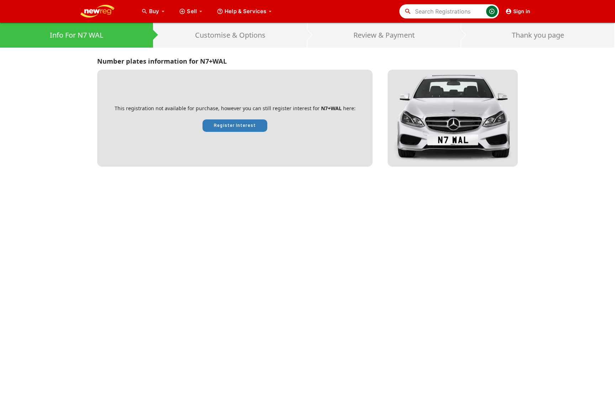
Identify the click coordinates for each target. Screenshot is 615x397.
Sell (192, 11)
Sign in (521, 11)
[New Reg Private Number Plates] (103, 11)
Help (245, 11)
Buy (157, 11)
